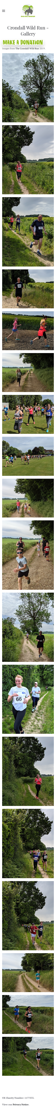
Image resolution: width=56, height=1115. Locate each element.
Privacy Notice (21, 1104)
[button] (3, 11)
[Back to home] (28, 11)
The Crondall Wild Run (27, 48)
